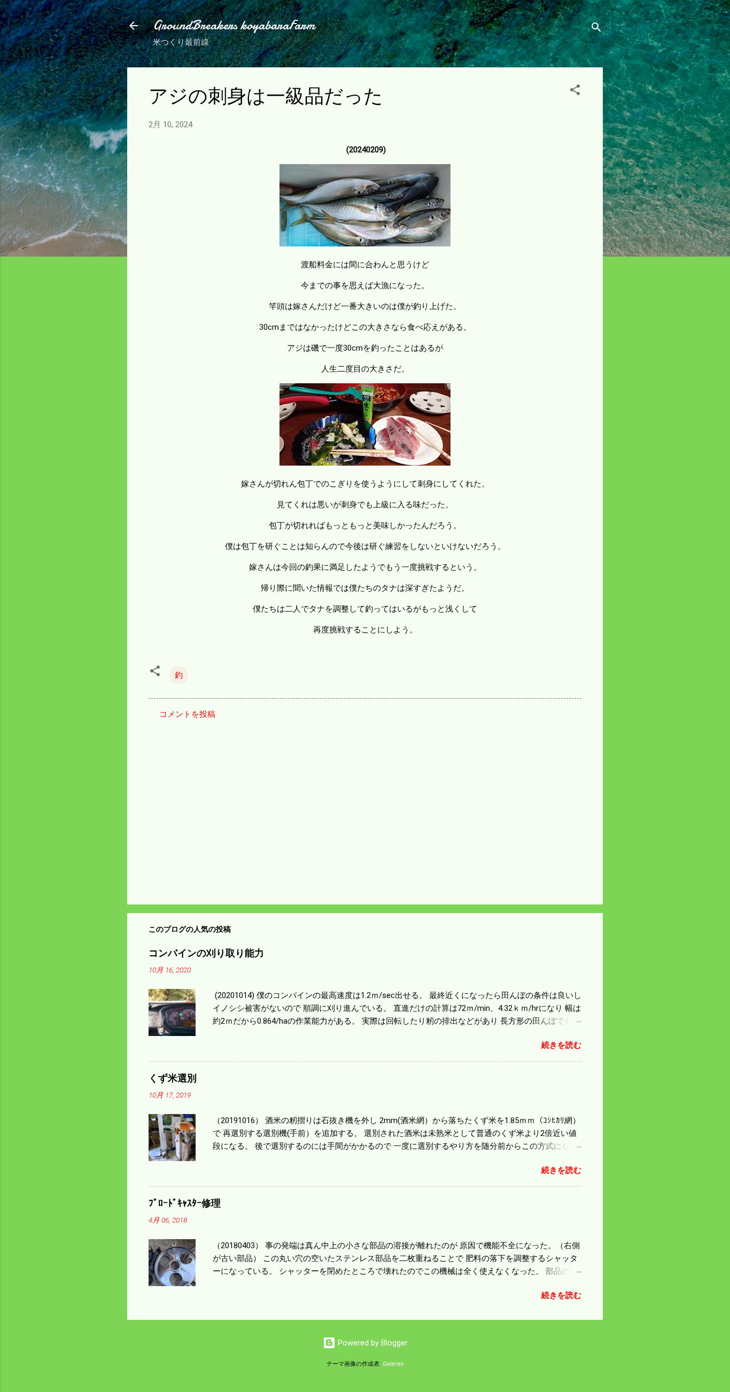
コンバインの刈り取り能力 (206, 953)
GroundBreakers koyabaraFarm (234, 25)
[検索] (596, 29)
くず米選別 (173, 1078)
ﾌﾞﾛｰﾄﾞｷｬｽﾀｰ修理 (185, 1203)
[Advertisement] (365, 805)
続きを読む (561, 1045)
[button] (575, 91)
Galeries (393, 1363)
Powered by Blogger (372, 1343)
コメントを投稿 (187, 714)
